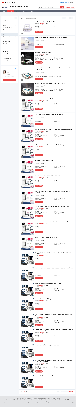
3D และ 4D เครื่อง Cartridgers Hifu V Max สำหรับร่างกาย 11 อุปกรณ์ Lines (51, 37)
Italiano (37, 399)
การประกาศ (22, 398)
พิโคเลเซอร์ (5, 29)
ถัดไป (71, 391)
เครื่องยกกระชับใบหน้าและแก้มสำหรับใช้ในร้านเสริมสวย (47, 175)
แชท (9, 73)
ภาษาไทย (59, 399)
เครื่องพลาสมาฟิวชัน (6, 41)
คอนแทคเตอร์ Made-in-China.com (45, 398)
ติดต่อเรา (32, 11)
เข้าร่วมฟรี (67, 2)
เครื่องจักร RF (5, 45)
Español (25, 399)
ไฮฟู (3, 34)
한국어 (46, 399)
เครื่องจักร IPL (5, 43)
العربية (49, 399)
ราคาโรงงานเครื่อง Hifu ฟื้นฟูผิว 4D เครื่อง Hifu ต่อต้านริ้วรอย (48, 21)
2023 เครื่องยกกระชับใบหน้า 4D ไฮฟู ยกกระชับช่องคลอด (47, 345)
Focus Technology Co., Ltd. (39, 401)
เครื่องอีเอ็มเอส (5, 25)
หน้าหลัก (4, 11)
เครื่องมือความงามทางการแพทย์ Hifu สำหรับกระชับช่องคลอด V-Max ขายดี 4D (52, 222)
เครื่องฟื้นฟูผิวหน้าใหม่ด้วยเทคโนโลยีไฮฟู (44, 160)
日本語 (18, 399)
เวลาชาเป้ (4, 38)
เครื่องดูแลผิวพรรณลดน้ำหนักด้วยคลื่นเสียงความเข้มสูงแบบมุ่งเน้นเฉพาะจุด (51, 98)
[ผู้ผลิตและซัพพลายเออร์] (8, 2)
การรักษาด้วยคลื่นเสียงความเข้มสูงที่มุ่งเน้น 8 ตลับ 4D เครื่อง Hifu (49, 114)
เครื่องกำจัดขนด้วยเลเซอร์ (7, 23)
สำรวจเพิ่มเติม (25, 11)
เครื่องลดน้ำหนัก (5, 48)
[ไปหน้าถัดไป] (72, 18)
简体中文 (11, 399)
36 (26, 391)
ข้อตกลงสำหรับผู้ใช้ (28, 398)
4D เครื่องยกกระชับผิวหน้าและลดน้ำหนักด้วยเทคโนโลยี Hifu (48, 283)
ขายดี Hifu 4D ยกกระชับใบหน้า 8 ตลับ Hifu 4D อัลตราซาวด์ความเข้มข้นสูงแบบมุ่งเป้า (53, 129)
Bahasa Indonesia (71, 399)
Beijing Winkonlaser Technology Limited (18, 6)
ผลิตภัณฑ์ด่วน (53, 398)
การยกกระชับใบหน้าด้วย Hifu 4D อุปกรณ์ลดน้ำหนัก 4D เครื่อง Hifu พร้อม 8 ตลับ (52, 206)
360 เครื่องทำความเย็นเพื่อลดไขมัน (9, 36)
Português (33, 399)
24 (24, 391)
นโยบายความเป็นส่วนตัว (35, 398)
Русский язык (41, 399)
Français (21, 399)
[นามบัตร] (15, 69)
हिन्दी (56, 399)
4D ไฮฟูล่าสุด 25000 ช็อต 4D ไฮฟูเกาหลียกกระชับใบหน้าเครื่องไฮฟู (49, 145)
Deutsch (29, 399)
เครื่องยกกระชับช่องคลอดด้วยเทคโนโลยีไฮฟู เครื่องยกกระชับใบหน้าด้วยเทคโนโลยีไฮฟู (54, 268)
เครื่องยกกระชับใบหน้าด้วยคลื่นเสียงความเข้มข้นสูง (46, 237)
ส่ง (9, 79)
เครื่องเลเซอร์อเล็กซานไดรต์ (7, 27)
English (7, 399)
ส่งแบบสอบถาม (39, 31)
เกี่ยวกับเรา (17, 11)
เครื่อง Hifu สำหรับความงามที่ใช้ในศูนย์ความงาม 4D (46, 298)
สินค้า (11, 11)
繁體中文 (14, 399)
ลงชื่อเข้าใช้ (62, 2)
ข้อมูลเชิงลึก (58, 398)
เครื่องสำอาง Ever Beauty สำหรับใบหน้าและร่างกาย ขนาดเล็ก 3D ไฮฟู (50, 83)
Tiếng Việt (66, 399)
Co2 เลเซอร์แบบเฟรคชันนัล (7, 32)
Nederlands (52, 399)
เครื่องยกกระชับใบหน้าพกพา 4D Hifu (43, 52)
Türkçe (63, 399)
